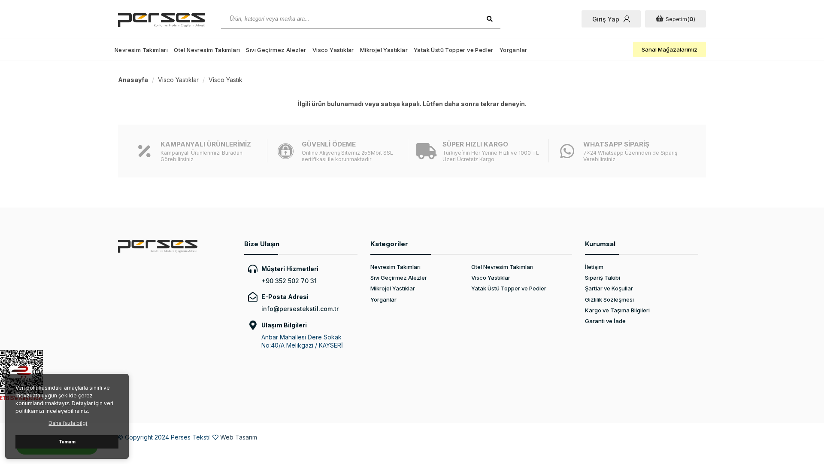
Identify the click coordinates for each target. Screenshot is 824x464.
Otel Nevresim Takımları (207, 49)
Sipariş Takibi (602, 277)
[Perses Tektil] (163, 20)
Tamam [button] (67, 442)
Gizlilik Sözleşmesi (609, 299)
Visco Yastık (225, 79)
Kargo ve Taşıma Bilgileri (617, 310)
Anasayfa (133, 79)
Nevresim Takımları (141, 49)
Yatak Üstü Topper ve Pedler (454, 49)
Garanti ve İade (605, 320)
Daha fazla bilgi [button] (67, 423)
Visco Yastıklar (333, 49)
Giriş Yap (605, 19)
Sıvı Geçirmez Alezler (276, 49)
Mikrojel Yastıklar (384, 49)
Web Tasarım (238, 437)
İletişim (594, 266)
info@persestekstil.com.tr (300, 308)
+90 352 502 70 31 (289, 280)
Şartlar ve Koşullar (609, 288)
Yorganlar (513, 49)
